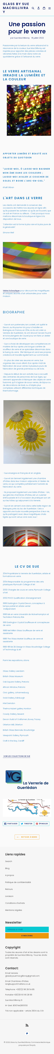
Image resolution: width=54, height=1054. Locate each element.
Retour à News (29, 837)
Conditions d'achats (15, 903)
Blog (7, 868)
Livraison (9, 896)
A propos (9, 875)
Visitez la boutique (11, 290)
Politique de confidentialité (18, 882)
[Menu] (49, 8)
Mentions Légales (13, 910)
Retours (9, 889)
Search (8, 861)
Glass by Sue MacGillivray (16, 8)
